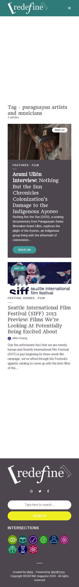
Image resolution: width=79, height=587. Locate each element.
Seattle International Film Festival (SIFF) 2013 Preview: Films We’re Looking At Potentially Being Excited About (39, 320)
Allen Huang (19, 338)
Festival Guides (21, 298)
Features (21, 165)
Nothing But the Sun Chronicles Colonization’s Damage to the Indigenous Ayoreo (35, 192)
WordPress (58, 572)
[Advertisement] (39, 60)
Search (39, 515)
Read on (24, 249)
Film (35, 165)
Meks (30, 572)
